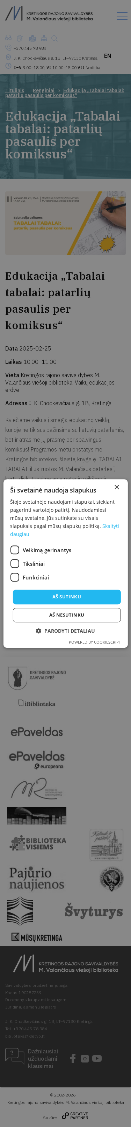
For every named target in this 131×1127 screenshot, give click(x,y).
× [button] (116, 487)
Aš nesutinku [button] (67, 615)
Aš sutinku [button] (66, 597)
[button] (65, 630)
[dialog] (65, 563)
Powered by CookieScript (95, 642)
